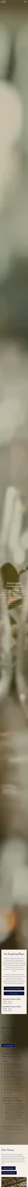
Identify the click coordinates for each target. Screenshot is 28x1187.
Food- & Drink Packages (14, 988)
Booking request (14, 604)
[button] (25, 2)
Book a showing (8, 1168)
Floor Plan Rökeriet (9, 1173)
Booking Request (8, 1045)
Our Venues (14, 993)
